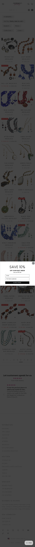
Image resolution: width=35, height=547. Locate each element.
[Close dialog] (33, 263)
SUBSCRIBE (17, 282)
